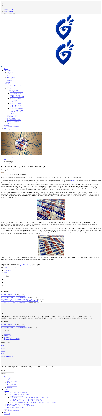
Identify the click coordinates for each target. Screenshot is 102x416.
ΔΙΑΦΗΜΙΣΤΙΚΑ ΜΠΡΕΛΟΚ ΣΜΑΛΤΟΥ (17, 392)
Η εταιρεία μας (7, 70)
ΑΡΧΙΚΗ (6, 69)
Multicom (73, 180)
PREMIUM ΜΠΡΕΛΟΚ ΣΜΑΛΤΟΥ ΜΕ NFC (12, 115)
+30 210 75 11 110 (9, 10)
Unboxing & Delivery (12, 77)
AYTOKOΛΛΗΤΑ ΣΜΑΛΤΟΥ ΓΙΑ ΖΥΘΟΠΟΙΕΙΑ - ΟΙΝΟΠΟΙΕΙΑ (17, 100)
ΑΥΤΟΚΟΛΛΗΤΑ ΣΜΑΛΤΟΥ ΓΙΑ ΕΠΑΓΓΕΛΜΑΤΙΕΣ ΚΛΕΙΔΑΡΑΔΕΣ (17, 105)
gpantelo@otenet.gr (26, 265)
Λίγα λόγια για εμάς (12, 74)
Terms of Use (7, 335)
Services (3, 348)
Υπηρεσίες (6, 125)
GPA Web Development (13, 126)
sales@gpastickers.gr (9, 11)
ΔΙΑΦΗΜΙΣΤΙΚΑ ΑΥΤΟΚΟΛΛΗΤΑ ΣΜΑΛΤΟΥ (14, 89)
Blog (5, 128)
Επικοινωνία (7, 130)
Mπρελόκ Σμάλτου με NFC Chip (12, 339)
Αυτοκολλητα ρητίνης (12, 79)
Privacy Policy (7, 334)
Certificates (10, 80)
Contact (3, 351)
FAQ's (8, 75)
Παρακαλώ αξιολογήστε (7, 174)
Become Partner (8, 337)
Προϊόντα (6, 84)
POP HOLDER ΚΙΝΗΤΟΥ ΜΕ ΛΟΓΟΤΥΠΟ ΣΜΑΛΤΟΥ (14, 119)
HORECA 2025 (10, 72)
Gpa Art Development (7, 356)
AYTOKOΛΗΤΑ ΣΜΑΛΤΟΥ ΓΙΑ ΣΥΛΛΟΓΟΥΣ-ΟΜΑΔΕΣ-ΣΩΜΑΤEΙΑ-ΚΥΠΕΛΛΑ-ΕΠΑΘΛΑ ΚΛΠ (17, 111)
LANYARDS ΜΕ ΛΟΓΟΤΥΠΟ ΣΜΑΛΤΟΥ (17, 407)
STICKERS (14, 268)
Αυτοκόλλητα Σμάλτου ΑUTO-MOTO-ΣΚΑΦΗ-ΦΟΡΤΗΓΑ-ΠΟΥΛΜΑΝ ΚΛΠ (17, 95)
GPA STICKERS (8, 268)
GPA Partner (7, 82)
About (2, 345)
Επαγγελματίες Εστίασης (16, 92)
